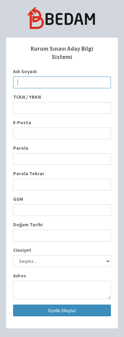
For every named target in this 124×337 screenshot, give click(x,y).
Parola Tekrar (28, 173)
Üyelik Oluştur (62, 310)
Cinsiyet (22, 250)
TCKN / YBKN (27, 97)
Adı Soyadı (25, 71)
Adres (19, 275)
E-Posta (22, 122)
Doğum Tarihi (28, 224)
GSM (18, 199)
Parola (20, 148)
